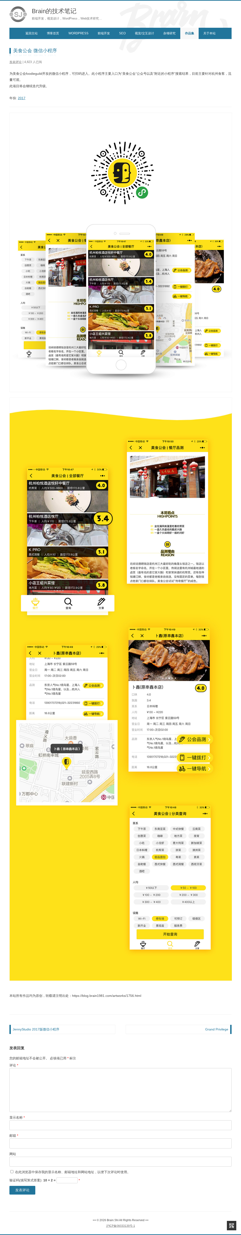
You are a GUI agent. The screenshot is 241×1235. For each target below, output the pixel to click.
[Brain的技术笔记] (18, 14)
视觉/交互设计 (144, 33)
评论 (13, 1065)
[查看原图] (120, 394)
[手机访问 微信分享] (231, 1225)
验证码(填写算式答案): (44, 1180)
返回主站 (31, 33)
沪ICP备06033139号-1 (120, 1225)
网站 (12, 1154)
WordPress (78, 33)
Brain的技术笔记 (54, 11)
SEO (122, 33)
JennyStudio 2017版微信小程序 (36, 1029)
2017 (21, 98)
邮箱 (13, 1135)
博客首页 (53, 33)
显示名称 (17, 1117)
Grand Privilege (216, 1029)
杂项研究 (169, 33)
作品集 (189, 33)
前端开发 (104, 33)
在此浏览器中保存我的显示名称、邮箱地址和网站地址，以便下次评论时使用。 (72, 1172)
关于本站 (209, 33)
